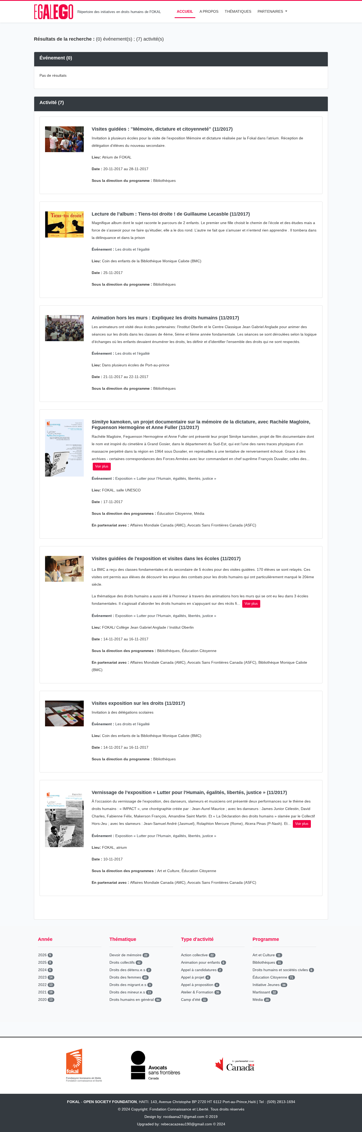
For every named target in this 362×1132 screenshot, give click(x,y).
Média (261, 999)
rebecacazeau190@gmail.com (186, 1124)
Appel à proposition (199, 985)
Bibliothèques (267, 962)
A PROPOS (209, 11)
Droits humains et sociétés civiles (282, 970)
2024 (44, 970)
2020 (45, 999)
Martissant (264, 992)
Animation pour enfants (202, 962)
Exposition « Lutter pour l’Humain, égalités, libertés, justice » (154, 478)
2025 (44, 962)
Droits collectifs (124, 962)
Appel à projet (195, 977)
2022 (45, 985)
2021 (45, 992)
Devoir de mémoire (128, 955)
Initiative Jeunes (269, 985)
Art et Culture (266, 955)
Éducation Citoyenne (273, 977)
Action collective (197, 955)
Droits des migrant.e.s (130, 985)
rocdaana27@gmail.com (183, 1116)
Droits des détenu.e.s (129, 970)
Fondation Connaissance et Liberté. (179, 1109)
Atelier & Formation (200, 992)
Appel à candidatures (201, 970)
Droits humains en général (134, 999)
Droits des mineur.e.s (130, 992)
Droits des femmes (128, 977)
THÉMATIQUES (238, 11)
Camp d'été (193, 999)
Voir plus (101, 466)
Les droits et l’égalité (121, 249)
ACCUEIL (185, 11)
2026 (44, 955)
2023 (45, 977)
